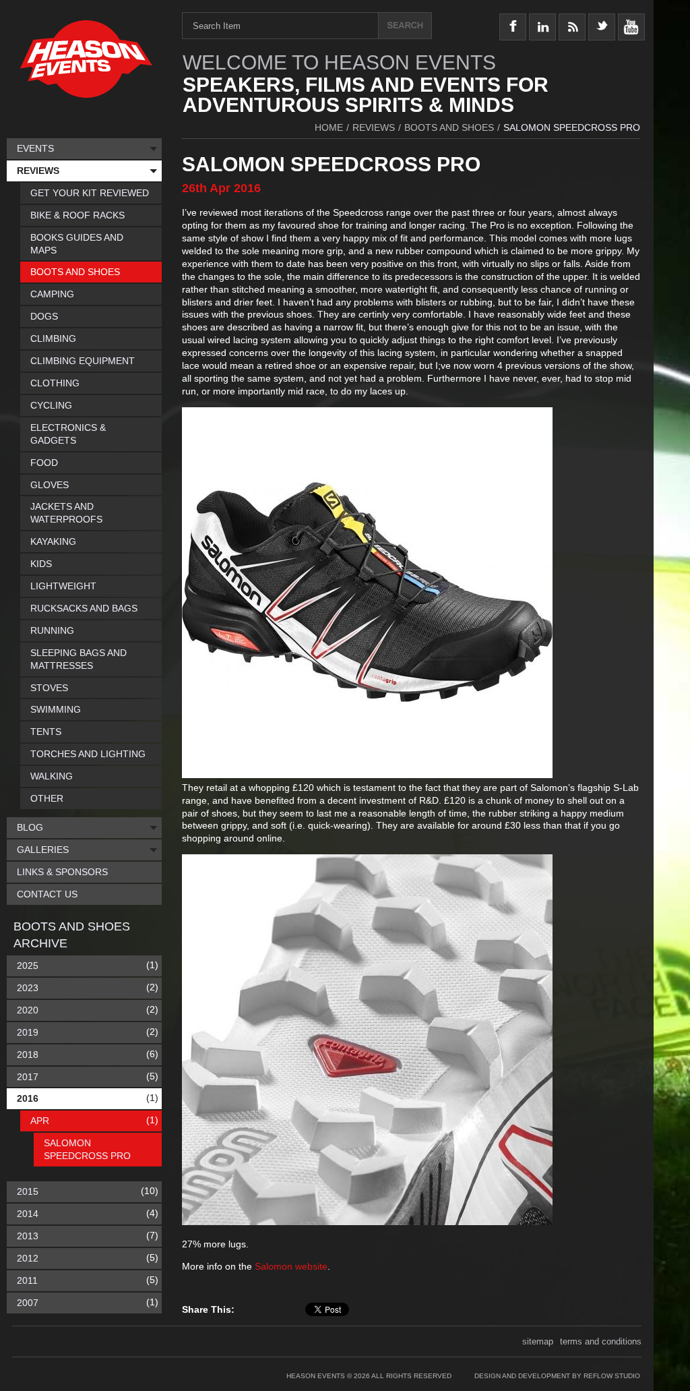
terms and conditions (600, 1341)
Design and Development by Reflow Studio (557, 1376)
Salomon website (291, 1266)
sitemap (537, 1341)
